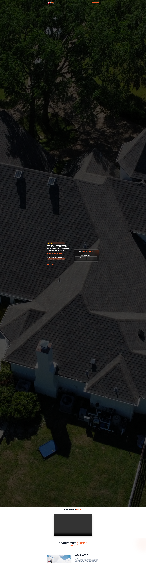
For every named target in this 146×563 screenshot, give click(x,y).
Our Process (77, 2)
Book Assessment (95, 2)
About (84, 2)
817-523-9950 (89, 2)
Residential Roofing (59, 2)
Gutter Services (71, 2)
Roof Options (66, 2)
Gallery (81, 2)
